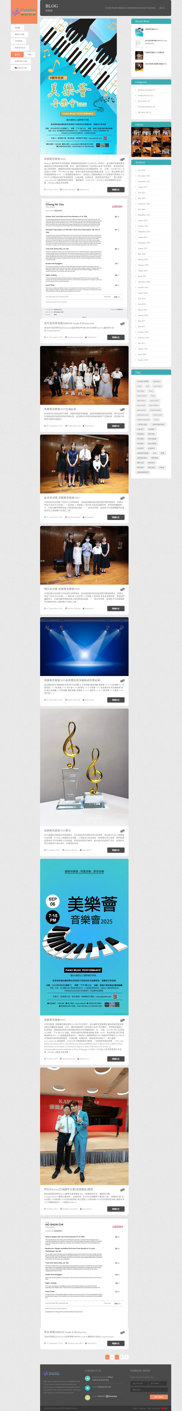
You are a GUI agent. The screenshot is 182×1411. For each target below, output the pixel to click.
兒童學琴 (140, 429)
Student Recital (68, 189)
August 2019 (142, 271)
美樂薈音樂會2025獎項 (57, 830)
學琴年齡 (151, 434)
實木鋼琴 (140, 444)
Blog (17, 55)
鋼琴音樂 (151, 467)
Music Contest (141, 396)
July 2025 (141, 193)
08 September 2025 (54, 426)
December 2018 (144, 282)
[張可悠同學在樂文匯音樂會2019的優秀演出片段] (146, 138)
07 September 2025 (54, 517)
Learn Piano (157, 386)
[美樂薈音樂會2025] (136, 128)
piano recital (141, 405)
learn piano (140, 391)
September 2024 (144, 204)
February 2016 (143, 338)
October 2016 (143, 332)
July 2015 (141, 343)
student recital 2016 (143, 420)
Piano (153, 396)
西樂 (162, 453)
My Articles (142, 101)
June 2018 (141, 304)
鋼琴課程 (140, 467)
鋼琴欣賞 (140, 463)
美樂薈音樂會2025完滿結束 (60, 409)
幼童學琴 (151, 448)
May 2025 (141, 198)
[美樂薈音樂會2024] (156, 128)
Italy (147, 386)
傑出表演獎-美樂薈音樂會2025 (62, 588)
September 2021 (144, 243)
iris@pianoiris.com (104, 1387)
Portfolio (20, 48)
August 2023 (142, 221)
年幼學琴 (140, 448)
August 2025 (142, 187)
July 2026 (141, 170)
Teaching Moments (145, 107)
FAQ (29, 55)
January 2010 (143, 360)
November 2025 (144, 176)
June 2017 (141, 327)
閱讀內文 (116, 190)
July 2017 (141, 321)
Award (139, 386)
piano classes (141, 400)
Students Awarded (75, 337)
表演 (154, 453)
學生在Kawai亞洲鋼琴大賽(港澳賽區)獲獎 (68, 1189)
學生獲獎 (140, 439)
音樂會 (161, 467)
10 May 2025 (52, 1209)
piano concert (154, 400)
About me (19, 34)
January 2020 (143, 260)
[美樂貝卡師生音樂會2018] (166, 148)
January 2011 (143, 349)
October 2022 (143, 226)
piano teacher (141, 410)
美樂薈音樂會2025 (54, 1019)
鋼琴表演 (151, 463)
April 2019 (142, 276)
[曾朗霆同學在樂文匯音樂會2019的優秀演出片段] (156, 138)
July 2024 (141, 209)
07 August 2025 (53, 850)
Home (17, 28)
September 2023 (144, 215)
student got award (142, 415)
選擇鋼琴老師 (142, 458)
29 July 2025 (51, 1059)
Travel (156, 420)
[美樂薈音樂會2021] (136, 138)
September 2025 (144, 181)
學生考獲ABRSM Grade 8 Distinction (65, 1332)
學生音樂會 (152, 439)
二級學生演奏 (142, 424)
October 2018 (143, 287)
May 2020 (141, 254)
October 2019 (143, 265)
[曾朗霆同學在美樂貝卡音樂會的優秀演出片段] (156, 148)
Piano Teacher (153, 405)
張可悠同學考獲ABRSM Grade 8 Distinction (69, 323)
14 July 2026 (51, 189)
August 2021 (142, 248)
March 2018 (142, 310)
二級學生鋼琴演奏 (157, 424)
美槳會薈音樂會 (142, 453)
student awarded (155, 410)
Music (151, 391)
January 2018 (143, 315)
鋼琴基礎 (154, 458)
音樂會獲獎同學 (142, 472)
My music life (143, 112)
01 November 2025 (54, 337)
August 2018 (142, 293)
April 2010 (142, 354)
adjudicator (156, 381)
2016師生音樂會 (142, 381)
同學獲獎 (140, 434)
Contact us (21, 61)
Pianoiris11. (84, 189)
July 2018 (141, 299)
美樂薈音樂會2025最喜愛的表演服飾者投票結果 (72, 680)
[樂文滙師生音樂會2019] (136, 148)
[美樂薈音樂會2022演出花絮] (166, 128)
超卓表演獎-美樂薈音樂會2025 (62, 497)
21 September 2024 (54, 1343)
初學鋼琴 (151, 429)
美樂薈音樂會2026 (54, 158)
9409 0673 (102, 1396)
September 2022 (144, 232)
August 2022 (142, 237)
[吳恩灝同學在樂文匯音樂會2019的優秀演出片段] (166, 138)
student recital (157, 415)
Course (18, 41)
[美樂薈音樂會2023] (146, 128)
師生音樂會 (152, 444)
